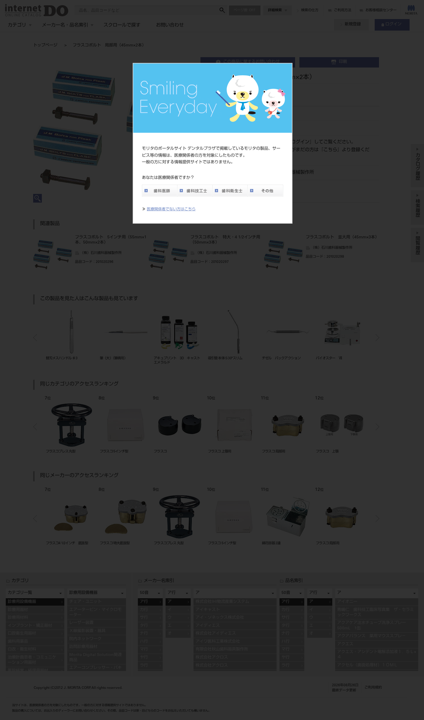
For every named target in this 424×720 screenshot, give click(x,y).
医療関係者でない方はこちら (171, 210)
